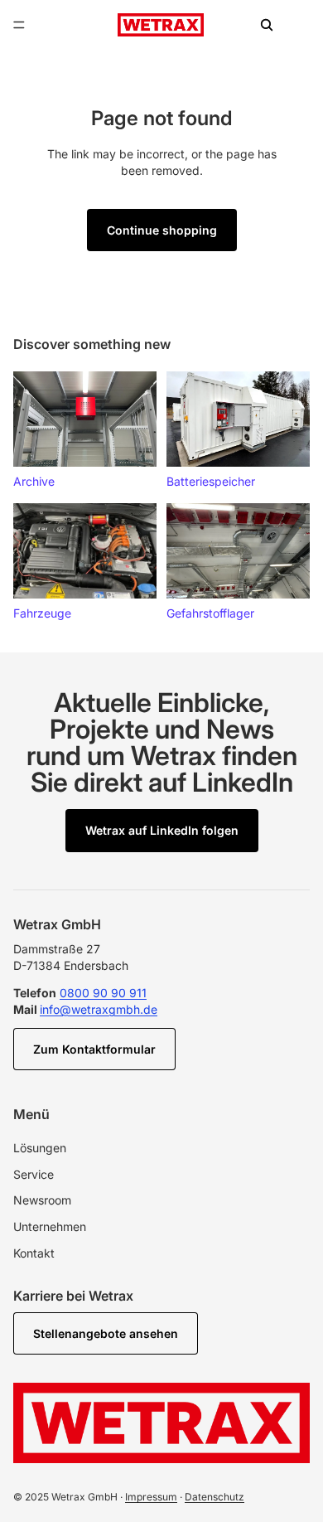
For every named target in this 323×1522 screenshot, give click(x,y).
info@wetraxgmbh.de (98, 1009)
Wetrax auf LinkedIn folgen (162, 830)
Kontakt (34, 1253)
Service (33, 1174)
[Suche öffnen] (266, 25)
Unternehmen (49, 1226)
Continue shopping (162, 230)
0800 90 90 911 (103, 993)
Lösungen (39, 1148)
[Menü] (19, 25)
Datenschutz (214, 1496)
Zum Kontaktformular (94, 1049)
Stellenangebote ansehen (105, 1333)
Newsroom (42, 1200)
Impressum (151, 1496)
